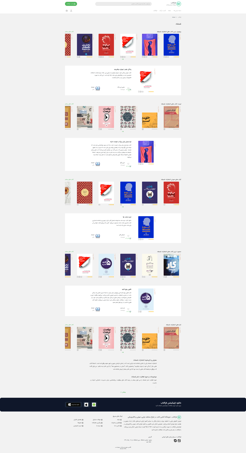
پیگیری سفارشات (96, 423)
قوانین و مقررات (115, 423)
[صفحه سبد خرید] (67, 11)
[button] (177, 11)
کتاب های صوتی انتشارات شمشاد (171, 179)
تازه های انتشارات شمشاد (173, 325)
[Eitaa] (179, 441)
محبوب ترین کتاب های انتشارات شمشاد (169, 251)
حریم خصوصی (78, 426)
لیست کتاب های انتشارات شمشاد (171, 104)
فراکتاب (121, 447)
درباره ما (98, 426)
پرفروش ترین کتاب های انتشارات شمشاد (169, 32)
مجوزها (80, 423)
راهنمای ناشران (78, 420)
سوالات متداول (97, 420)
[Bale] (175, 441)
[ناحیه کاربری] (71, 10)
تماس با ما (117, 426)
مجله (118, 420)
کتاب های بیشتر (69, 32)
